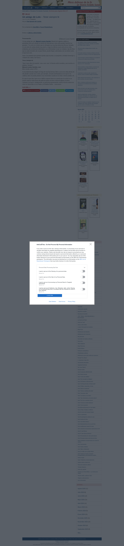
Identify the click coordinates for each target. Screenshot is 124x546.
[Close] (91, 244)
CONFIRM (50, 295)
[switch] (83, 271)
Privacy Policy (71, 301)
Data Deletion (52, 301)
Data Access (62, 301)
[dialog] (62, 273)
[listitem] (62, 267)
